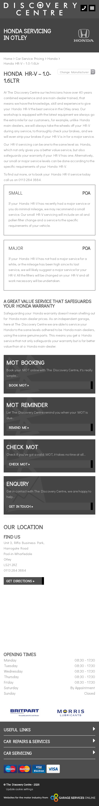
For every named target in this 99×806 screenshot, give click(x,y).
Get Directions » (20, 581)
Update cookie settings (19, 789)
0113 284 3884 (15, 570)
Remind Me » (19, 427)
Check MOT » (19, 464)
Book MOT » (19, 385)
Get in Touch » (21, 506)
